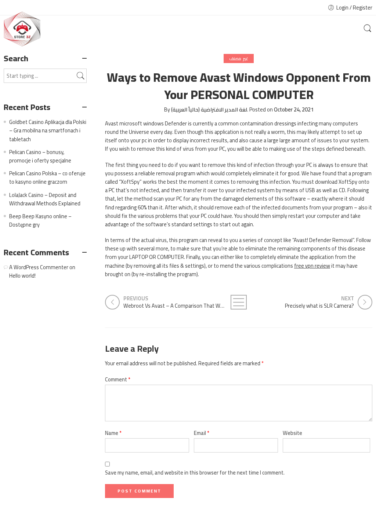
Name (113, 433)
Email (201, 433)
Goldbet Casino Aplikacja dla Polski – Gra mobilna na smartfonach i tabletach (47, 130)
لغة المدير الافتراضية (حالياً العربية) (209, 109)
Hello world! (22, 276)
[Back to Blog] (238, 302)
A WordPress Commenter (38, 267)
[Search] (367, 29)
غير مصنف (238, 58)
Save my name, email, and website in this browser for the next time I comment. (195, 472)
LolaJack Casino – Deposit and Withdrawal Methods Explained (44, 199)
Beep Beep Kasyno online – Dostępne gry (40, 220)
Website (292, 433)
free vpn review (312, 266)
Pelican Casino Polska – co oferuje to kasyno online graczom (47, 177)
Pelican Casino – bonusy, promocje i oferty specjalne (40, 156)
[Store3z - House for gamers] (22, 29)
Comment (117, 379)
